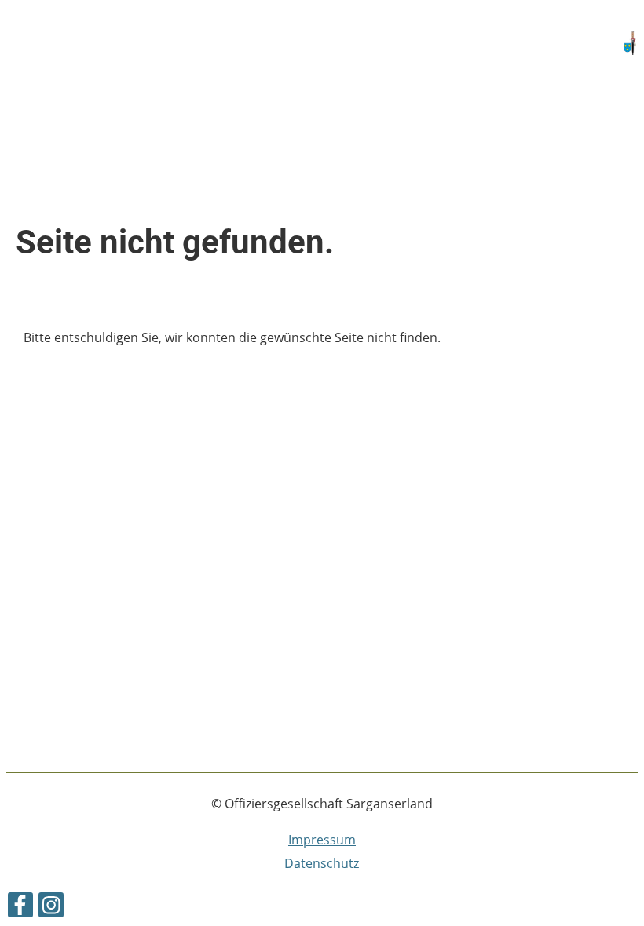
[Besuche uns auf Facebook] (20, 907)
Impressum (322, 839)
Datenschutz (321, 863)
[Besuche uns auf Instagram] (51, 907)
